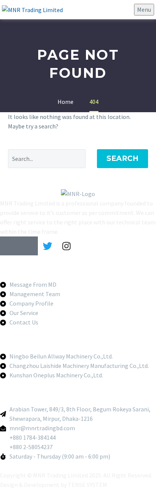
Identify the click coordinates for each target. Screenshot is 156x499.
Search (122, 158)
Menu (144, 9)
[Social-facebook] (9, 245)
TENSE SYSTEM (87, 484)
